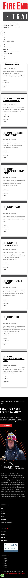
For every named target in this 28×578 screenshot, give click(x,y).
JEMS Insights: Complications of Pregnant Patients (13, 171)
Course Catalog (8, 41)
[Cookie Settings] (2, 575)
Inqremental (10, 57)
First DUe (3, 537)
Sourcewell (10, 55)
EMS (9, 68)
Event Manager (11, 36)
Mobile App (9, 37)
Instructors (7, 48)
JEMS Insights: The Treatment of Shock (10, 244)
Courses (3, 513)
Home (2, 508)
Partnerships (7, 53)
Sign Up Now (6, 425)
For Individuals (8, 25)
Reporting (9, 29)
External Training (12, 31)
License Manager (11, 34)
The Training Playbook (13, 44)
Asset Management (12, 39)
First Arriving (10, 60)
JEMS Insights (13, 68)
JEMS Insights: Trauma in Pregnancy (12, 282)
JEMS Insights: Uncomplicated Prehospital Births (13, 358)
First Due (9, 58)
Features (6, 27)
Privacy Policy (5, 573)
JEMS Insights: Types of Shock (12, 318)
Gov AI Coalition (11, 46)
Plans (2, 516)
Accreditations (11, 43)
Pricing (5, 50)
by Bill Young (5, 68)
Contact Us (3, 519)
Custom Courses (11, 32)
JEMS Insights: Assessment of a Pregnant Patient (13, 99)
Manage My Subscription (6, 522)
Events (5, 51)
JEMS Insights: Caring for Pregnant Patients (13, 134)
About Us (3, 511)
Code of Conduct (13, 573)
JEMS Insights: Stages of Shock (12, 208)
